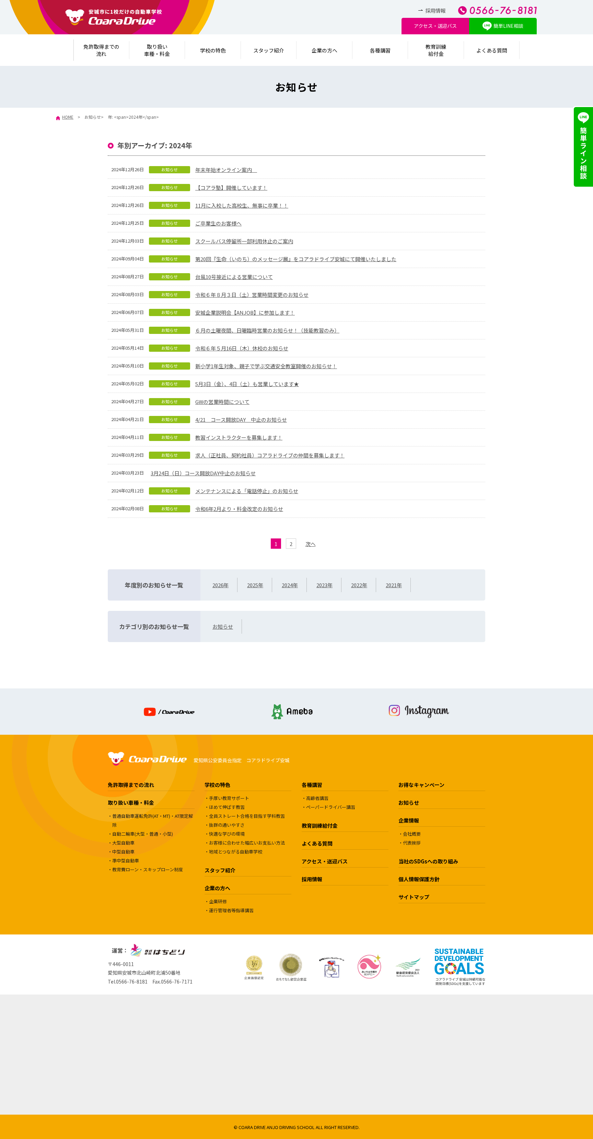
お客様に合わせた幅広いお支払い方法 (247, 842)
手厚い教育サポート (229, 798)
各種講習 (380, 50)
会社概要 (412, 833)
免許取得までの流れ (131, 784)
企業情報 (408, 820)
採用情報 (435, 10)
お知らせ (169, 169)
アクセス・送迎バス (435, 25)
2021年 (394, 585)
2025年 (255, 585)
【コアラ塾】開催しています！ (231, 187)
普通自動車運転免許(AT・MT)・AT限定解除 (152, 820)
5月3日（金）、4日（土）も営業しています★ (247, 383)
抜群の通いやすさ (227, 825)
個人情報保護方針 (419, 879)
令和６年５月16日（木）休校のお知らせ (241, 348)
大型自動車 (123, 842)
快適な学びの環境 (227, 833)
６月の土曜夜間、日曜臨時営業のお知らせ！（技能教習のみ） (267, 330)
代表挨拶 (412, 842)
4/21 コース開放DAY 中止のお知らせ (241, 419)
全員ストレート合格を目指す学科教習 (247, 816)
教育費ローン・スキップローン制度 (147, 869)
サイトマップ (413, 896)
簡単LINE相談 (508, 25)
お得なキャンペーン (421, 784)
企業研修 (218, 901)
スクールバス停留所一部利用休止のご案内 (244, 241)
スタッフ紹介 (268, 50)
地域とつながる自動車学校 (235, 851)
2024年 (290, 585)
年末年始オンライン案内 (226, 169)
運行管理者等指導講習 (231, 910)
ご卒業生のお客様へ (218, 223)
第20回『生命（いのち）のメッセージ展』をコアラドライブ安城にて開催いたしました (295, 259)
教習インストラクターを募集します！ (238, 437)
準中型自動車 (125, 860)
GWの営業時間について (222, 401)
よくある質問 (491, 50)
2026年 (220, 585)
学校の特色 (213, 50)
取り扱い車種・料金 (131, 802)
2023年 (324, 585)
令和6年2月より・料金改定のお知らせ (239, 508)
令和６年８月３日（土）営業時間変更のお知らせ (252, 294)
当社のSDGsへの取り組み (428, 861)
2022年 (359, 585)
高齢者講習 (317, 798)
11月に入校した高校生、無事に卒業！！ (241, 205)
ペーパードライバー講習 (330, 807)
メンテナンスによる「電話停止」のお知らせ (246, 491)
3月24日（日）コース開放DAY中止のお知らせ (203, 473)
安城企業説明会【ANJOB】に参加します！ (245, 312)
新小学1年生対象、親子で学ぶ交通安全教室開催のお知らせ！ (266, 366)
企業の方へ (324, 50)
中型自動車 (123, 851)
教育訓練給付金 (436, 50)
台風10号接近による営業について (234, 276)
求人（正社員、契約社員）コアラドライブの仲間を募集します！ (270, 455)
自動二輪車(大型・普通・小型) (142, 833)
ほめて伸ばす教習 (227, 807)
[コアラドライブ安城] (113, 17)
